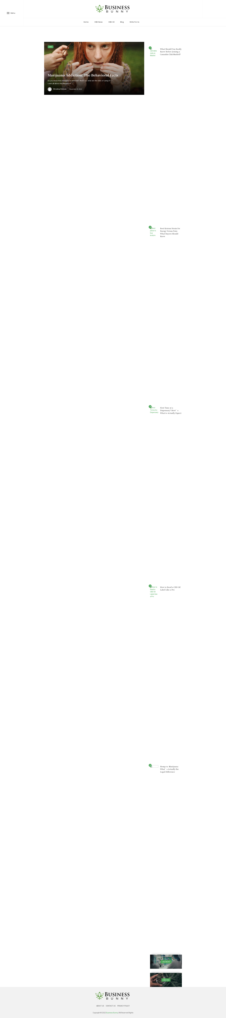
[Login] (214, 8)
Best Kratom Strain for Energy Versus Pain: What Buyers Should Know (170, 232)
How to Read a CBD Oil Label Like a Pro (170, 588)
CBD (50, 47)
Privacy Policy (123, 1006)
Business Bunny (112, 1013)
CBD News (98, 22)
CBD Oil (111, 22)
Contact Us (111, 1006)
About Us (100, 1006)
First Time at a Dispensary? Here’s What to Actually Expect (170, 410)
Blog (122, 22)
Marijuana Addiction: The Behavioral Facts (83, 75)
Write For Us (134, 22)
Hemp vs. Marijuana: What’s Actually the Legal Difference (169, 769)
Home (86, 22)
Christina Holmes (60, 89)
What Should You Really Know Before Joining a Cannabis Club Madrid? (171, 52)
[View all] (166, 962)
